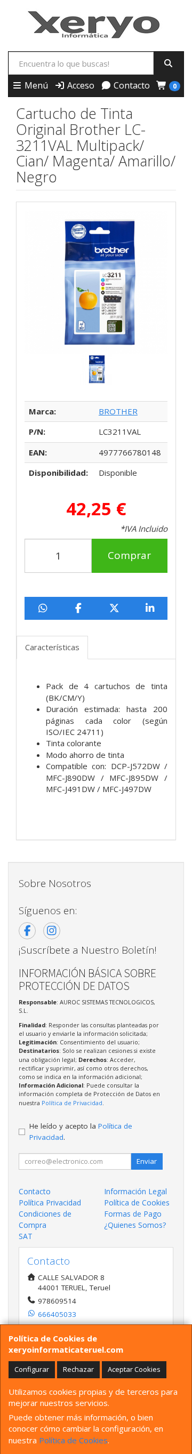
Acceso (79, 85)
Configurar (31, 1369)
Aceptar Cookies (134, 1369)
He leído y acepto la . (80, 1131)
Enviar (147, 1161)
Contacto (130, 85)
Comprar (129, 555)
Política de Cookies (73, 1440)
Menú (35, 85)
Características (52, 647)
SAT (26, 1236)
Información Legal (135, 1191)
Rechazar (78, 1369)
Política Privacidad (50, 1202)
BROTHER (118, 411)
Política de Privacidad (72, 1103)
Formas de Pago (133, 1214)
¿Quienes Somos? (135, 1225)
